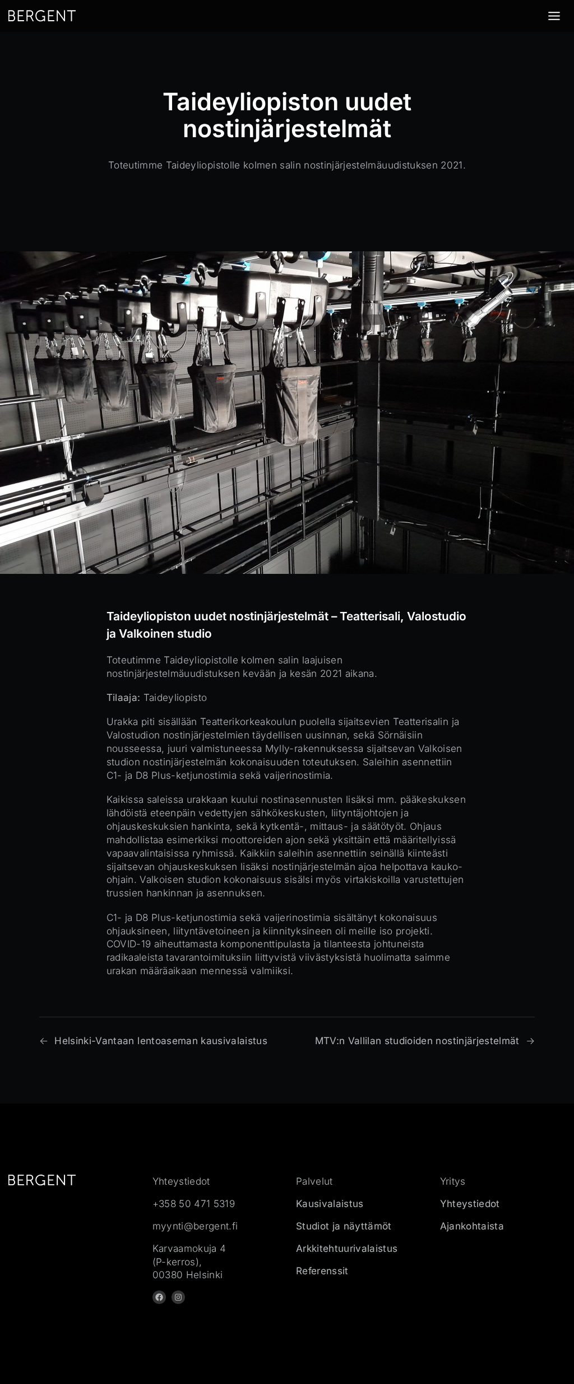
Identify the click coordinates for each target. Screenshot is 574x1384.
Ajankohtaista (472, 1226)
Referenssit (322, 1271)
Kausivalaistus (330, 1203)
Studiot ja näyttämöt (344, 1226)
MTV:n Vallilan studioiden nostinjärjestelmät (417, 1040)
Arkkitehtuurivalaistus (347, 1248)
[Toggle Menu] (554, 15)
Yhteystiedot (470, 1203)
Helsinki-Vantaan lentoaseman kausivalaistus (160, 1040)
